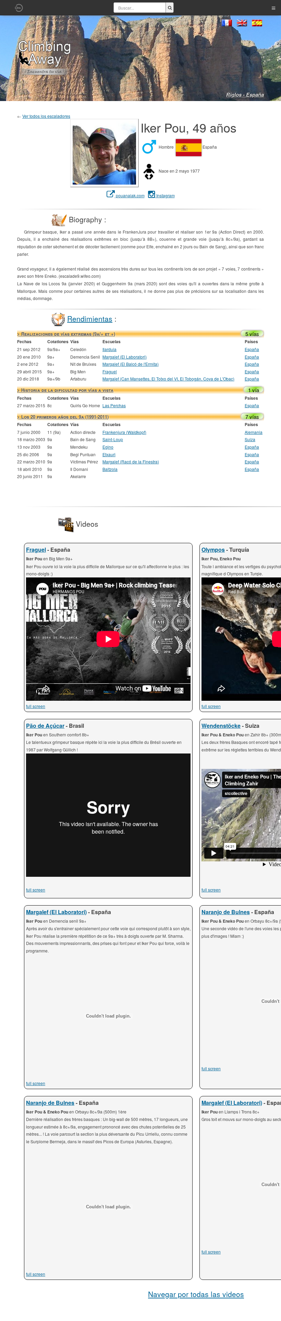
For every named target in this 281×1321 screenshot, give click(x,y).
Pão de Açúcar (45, 726)
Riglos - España (245, 94)
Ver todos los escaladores (46, 116)
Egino (107, 447)
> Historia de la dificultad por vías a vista (65, 390)
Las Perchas (114, 405)
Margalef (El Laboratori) (124, 357)
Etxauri (108, 454)
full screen (35, 706)
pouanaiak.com (130, 195)
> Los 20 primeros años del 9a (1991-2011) (63, 416)
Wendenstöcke (221, 726)
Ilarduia (109, 349)
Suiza (250, 439)
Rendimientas (89, 318)
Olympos (213, 549)
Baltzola (110, 469)
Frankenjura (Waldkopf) (124, 432)
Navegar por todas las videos (196, 1294)
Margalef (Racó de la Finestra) (130, 461)
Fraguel (109, 371)
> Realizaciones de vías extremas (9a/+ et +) (66, 334)
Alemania (253, 432)
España (252, 349)
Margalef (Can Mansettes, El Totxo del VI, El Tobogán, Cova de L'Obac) (168, 379)
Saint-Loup (112, 439)
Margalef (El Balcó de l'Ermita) (130, 364)
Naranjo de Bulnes (225, 912)
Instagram (165, 195)
